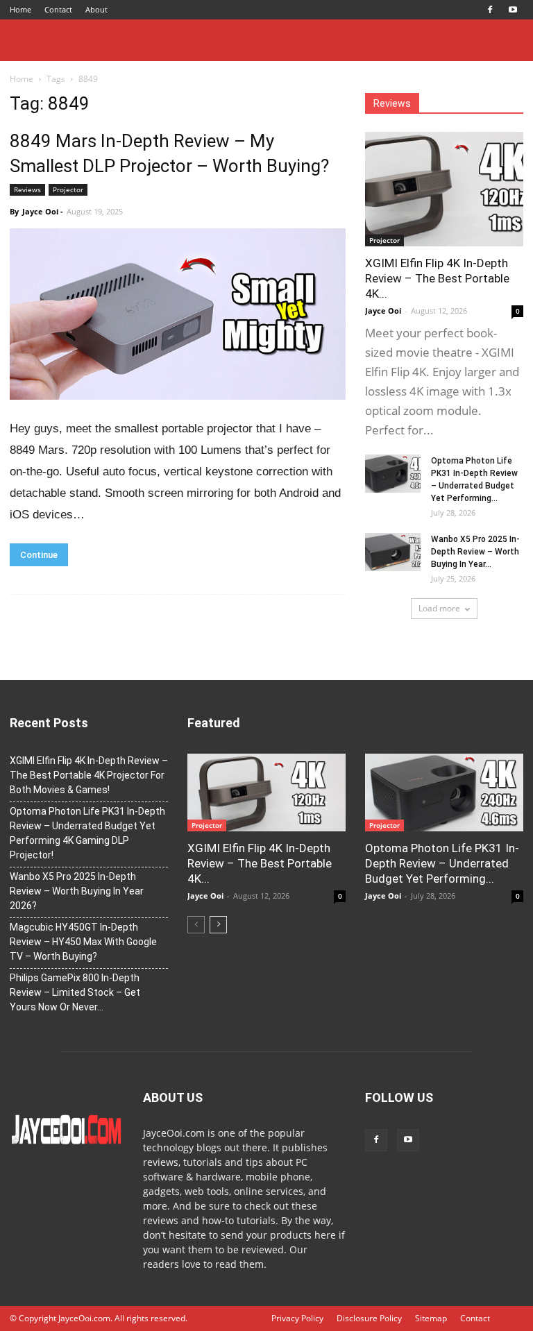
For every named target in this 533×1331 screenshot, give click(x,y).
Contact (58, 9)
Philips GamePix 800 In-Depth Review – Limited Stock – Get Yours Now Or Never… (75, 992)
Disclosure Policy (369, 1318)
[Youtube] (512, 9)
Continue (39, 555)
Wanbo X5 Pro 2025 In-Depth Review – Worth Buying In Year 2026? (77, 891)
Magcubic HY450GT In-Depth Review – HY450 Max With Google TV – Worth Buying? (83, 942)
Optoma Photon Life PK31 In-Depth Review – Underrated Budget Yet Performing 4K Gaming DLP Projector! (87, 833)
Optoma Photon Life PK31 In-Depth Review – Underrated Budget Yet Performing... (442, 863)
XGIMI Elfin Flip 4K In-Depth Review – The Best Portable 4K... (437, 278)
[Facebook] (490, 9)
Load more (439, 608)
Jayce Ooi (40, 211)
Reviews (27, 189)
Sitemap (431, 1318)
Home (20, 9)
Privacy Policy (297, 1318)
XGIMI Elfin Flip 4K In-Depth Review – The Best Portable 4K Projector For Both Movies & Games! (89, 775)
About (96, 9)
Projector (68, 189)
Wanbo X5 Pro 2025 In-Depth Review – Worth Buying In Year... (475, 551)
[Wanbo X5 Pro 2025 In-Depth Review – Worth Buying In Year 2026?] (393, 552)
